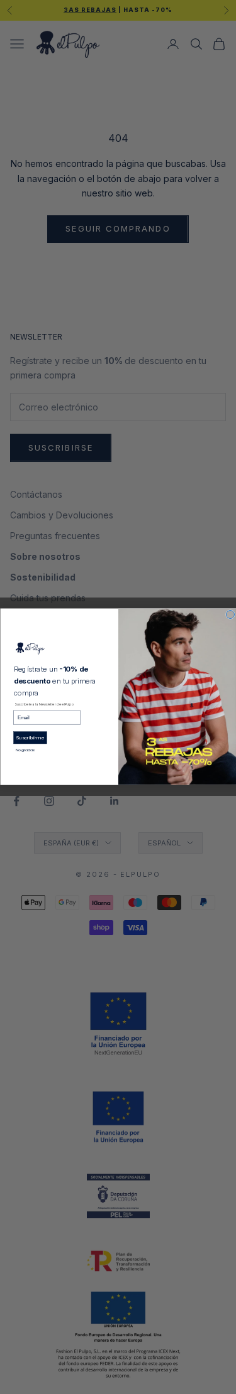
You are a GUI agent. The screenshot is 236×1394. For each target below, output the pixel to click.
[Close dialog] (230, 615)
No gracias (25, 750)
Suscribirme (30, 737)
